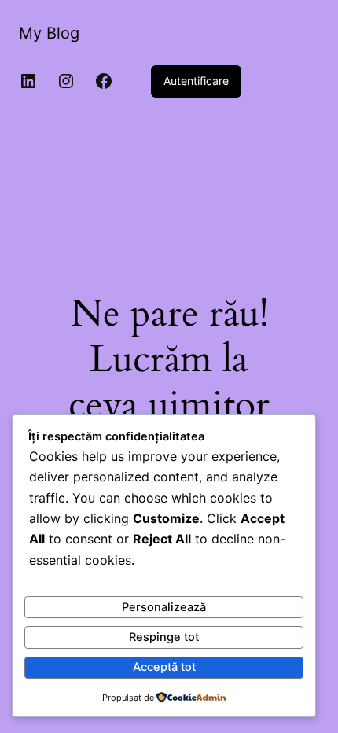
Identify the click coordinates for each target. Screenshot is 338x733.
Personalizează (164, 607)
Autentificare (196, 80)
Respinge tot (164, 637)
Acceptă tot (164, 667)
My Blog (49, 33)
